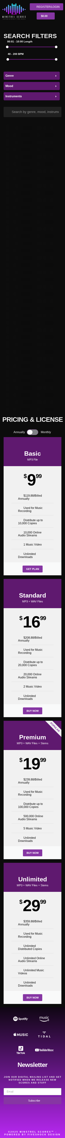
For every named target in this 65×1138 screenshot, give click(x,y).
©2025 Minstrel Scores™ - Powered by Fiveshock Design (32, 1133)
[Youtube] (48, 1122)
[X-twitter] (27, 1122)
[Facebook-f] (17, 1122)
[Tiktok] (58, 1122)
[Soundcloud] (7, 1122)
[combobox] (32, 76)
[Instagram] (37, 1122)
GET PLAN (32, 569)
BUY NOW (33, 710)
